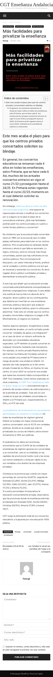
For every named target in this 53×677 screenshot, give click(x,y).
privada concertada (41, 532)
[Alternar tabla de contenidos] (44, 98)
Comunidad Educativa (23, 26)
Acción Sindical (15, 22)
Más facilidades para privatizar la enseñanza (24, 34)
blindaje (17, 532)
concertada (27, 532)
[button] (4, 15)
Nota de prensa (38, 26)
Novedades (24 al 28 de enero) (13, 547)
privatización (8, 535)
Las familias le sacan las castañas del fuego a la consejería (39, 549)
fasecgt (5, 41)
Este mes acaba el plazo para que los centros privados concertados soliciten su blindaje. (26, 103)
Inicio (5, 22)
